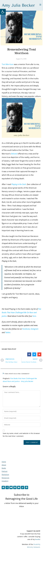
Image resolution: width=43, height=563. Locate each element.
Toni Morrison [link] (8, 64)
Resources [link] (5, 478)
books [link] (37, 539)
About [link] (4, 465)
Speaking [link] (5, 481)
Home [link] (4, 462)
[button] (29, 354)
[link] (3, 12)
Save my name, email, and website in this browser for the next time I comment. (21, 434)
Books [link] (4, 468)
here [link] (34, 316)
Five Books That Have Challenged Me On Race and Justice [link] (21, 312)
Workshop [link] (5, 474)
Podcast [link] (4, 471)
